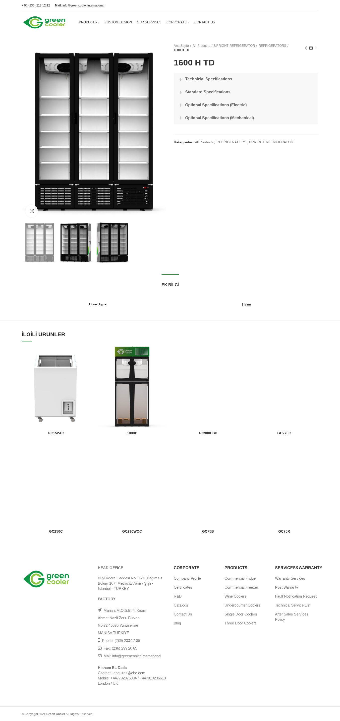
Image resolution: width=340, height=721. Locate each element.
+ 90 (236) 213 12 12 (36, 5)
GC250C (56, 531)
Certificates (183, 587)
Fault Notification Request (296, 596)
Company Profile (187, 578)
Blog (177, 623)
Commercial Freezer (241, 587)
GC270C (284, 433)
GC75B (208, 531)
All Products (201, 46)
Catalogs (181, 605)
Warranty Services (290, 578)
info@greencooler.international (79, 5)
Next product (315, 48)
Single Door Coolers (241, 614)
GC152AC (56, 433)
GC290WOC (132, 531)
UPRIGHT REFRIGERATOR (234, 46)
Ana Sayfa (181, 46)
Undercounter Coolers (242, 605)
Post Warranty (286, 587)
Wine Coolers (235, 596)
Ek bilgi (170, 285)
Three (246, 304)
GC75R (284, 531)
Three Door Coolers (241, 623)
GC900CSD (208, 433)
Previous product (305, 48)
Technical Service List (292, 605)
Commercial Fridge (240, 578)
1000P (132, 433)
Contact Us (183, 614)
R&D (178, 596)
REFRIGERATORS (272, 46)
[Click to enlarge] (31, 211)
